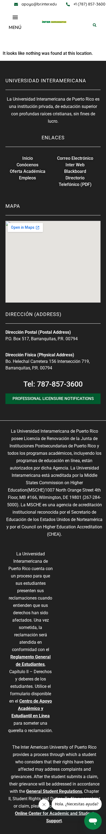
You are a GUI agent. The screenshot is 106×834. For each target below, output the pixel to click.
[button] (94, 24)
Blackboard (75, 171)
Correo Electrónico (75, 158)
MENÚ (15, 28)
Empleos (27, 177)
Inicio (27, 158)
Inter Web (75, 164)
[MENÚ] (15, 17)
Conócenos (27, 164)
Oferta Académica (27, 171)
